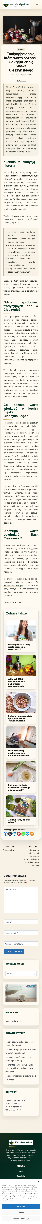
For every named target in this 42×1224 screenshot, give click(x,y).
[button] (39, 1181)
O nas (21, 1172)
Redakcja (21, 1176)
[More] (32, 834)
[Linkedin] (14, 834)
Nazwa (8, 922)
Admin (17, 75)
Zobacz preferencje (21, 1219)
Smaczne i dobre (13, 1021)
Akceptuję (21, 1206)
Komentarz (10, 890)
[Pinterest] (19, 834)
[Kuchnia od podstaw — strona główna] (21, 1143)
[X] (10, 834)
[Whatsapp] (23, 834)
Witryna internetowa (14, 944)
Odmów (21, 1212)
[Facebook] (6, 834)
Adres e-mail (11, 933)
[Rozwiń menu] (37, 4)
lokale (21, 49)
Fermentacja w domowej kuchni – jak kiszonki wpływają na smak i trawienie (20, 1068)
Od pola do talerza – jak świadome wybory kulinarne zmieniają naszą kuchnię (31, 856)
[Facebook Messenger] (27, 834)
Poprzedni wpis (9, 848)
